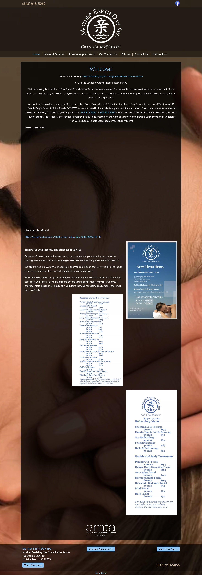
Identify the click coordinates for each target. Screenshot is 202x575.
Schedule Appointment (101, 548)
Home (36, 54)
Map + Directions (33, 565)
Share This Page (167, 548)
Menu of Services (54, 54)
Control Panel (101, 573)
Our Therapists (108, 54)
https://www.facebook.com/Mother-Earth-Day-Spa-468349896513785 (63, 236)
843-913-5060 (88, 112)
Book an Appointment (82, 54)
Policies (125, 54)
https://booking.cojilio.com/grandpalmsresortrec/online (113, 76)
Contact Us (141, 54)
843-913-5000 (107, 112)
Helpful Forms (161, 54)
